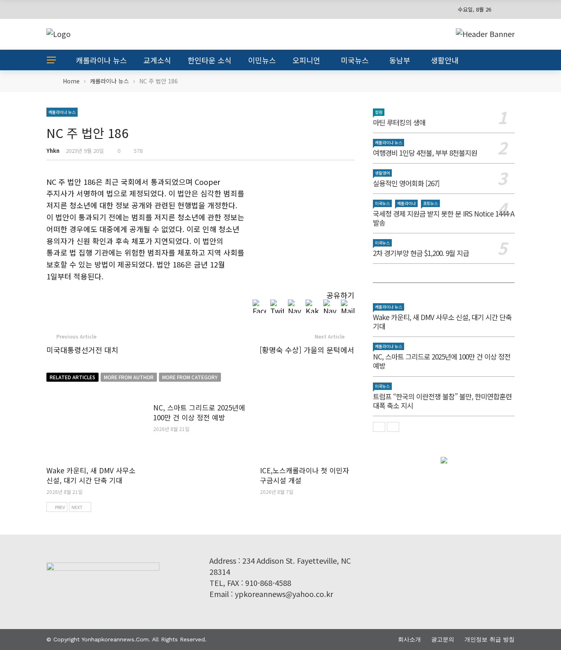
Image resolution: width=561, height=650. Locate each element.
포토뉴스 (430, 203)
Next (77, 507)
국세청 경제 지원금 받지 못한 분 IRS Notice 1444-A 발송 (443, 218)
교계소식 (157, 60)
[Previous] (379, 427)
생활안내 (445, 60)
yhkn (53, 150)
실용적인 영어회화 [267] (406, 183)
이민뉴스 (262, 60)
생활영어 (382, 173)
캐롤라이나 (406, 203)
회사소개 (409, 639)
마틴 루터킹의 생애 (399, 122)
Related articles (72, 376)
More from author (129, 376)
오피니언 (306, 60)
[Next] (393, 427)
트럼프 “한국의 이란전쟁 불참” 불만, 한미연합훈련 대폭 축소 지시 (442, 400)
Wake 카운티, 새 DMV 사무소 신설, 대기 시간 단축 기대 (91, 475)
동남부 (399, 60)
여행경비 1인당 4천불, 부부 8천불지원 (425, 153)
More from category (190, 376)
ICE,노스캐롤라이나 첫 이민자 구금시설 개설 (304, 475)
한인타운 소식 (210, 60)
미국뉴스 (355, 60)
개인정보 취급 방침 (489, 639)
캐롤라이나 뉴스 (101, 60)
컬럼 (378, 112)
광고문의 (442, 639)
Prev (60, 507)
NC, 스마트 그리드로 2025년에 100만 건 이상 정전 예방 (199, 412)
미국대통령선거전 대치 (82, 349)
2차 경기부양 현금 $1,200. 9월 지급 (421, 253)
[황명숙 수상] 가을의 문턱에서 (307, 349)
